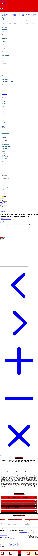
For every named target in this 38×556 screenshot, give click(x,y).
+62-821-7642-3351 (12, 538)
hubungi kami (12, 533)
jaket (2, 75)
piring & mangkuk (4, 140)
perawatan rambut (4, 164)
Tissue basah (3, 173)
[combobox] (4, 201)
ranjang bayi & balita (6, 122)
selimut (3, 117)
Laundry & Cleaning (4, 175)
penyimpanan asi (4, 151)
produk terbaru (4, 29)
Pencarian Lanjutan (3, 202)
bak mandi (4, 182)
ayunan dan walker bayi (6, 187)
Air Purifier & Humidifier (5, 178)
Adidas (9, 23)
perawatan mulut (4, 166)
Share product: (2, 238)
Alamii (21, 23)
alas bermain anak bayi (6, 189)
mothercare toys (4, 193)
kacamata (3, 34)
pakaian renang (4, 67)
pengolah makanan (5, 144)
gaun (2, 60)
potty (3, 180)
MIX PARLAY (2, 544)
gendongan (4, 108)
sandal (2, 51)
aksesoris (3, 64)
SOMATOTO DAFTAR (3, 535)
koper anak (4, 101)
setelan (3, 61)
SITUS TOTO (2, 546)
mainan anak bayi (5, 191)
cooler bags (3, 153)
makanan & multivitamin (6, 146)
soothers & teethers (5, 133)
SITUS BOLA (2, 539)
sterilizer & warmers (5, 131)
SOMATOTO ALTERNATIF (4, 537)
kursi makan (4, 155)
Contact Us (34, 10)
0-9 (33, 20)
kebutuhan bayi (4, 38)
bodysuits (3, 44)
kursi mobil (4, 103)
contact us (32, 15)
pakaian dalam (4, 90)
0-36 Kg (3, 106)
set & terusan (3, 41)
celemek (3, 135)
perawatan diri (4, 167)
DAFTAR (27, 10)
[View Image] (0, 455)
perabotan (4, 124)
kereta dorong (4, 95)
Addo (3, 23)
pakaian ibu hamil (5, 79)
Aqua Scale (33, 23)
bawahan (3, 58)
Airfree (15, 23)
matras (3, 126)
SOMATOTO (2, 464)
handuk (3, 184)
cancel (1, 203)
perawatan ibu (4, 170)
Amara (27, 23)
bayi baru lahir (4, 97)
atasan (2, 70)
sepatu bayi (3, 48)
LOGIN (22, 10)
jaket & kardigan (4, 63)
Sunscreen (3, 161)
